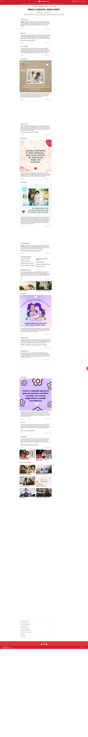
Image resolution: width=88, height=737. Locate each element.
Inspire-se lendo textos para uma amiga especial (29, 444)
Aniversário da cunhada (40, 266)
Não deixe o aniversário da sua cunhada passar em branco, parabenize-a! (34, 344)
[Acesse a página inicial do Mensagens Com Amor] (44, 1)
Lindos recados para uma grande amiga (28, 430)
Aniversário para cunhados (25, 260)
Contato (80, 647)
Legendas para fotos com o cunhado (27, 263)
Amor (50, 6)
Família (54, 6)
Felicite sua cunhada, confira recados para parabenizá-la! (31, 250)
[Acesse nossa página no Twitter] (41, 644)
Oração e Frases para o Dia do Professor (26, 632)
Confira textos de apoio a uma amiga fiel (28, 40)
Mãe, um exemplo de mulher (25, 627)
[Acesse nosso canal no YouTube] (46, 644)
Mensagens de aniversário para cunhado (41, 259)
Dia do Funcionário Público (24, 622)
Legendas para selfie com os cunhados (28, 265)
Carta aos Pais (23, 633)
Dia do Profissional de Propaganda (25, 624)
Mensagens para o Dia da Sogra (25, 630)
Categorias (34, 6)
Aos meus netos (23, 635)
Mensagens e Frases (43, 6)
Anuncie (84, 647)
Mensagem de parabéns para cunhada (43, 264)
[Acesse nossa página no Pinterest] (44, 644)
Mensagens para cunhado (25, 258)
